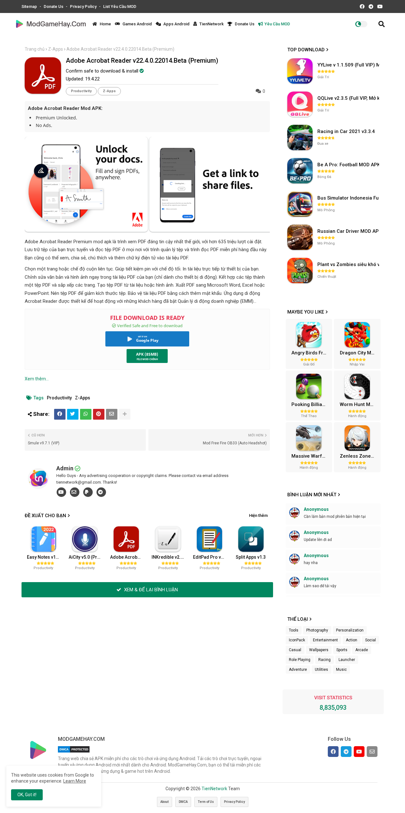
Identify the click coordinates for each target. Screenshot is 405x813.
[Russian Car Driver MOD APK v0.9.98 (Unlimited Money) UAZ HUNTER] (300, 237)
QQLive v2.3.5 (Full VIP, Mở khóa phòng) (349, 98)
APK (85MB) (147, 354)
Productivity (81, 91)
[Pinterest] (98, 414)
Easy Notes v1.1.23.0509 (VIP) (45, 557)
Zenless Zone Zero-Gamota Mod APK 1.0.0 (359, 456)
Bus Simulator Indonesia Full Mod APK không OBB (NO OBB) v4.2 (349, 198)
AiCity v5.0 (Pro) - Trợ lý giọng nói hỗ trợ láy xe (87, 557)
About (164, 801)
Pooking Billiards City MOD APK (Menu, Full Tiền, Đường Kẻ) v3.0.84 (311, 404)
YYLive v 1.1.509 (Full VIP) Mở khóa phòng (349, 65)
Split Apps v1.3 (251, 557)
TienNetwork (211, 24)
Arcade (361, 650)
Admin (64, 468)
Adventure (298, 669)
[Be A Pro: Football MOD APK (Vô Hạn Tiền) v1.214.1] (300, 170)
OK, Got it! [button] (26, 794)
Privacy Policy (83, 6)
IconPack (297, 640)
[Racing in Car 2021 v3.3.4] (300, 137)
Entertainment (325, 640)
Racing (324, 659)
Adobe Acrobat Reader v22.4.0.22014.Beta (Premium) (128, 557)
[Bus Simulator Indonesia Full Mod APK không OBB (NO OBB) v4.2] (300, 204)
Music (341, 669)
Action (351, 640)
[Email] (111, 414)
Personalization (350, 630)
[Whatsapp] (85, 414)
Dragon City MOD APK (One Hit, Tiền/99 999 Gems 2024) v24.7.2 (359, 353)
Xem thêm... (37, 378)
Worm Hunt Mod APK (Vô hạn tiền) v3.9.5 (359, 404)
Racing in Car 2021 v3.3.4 (346, 131)
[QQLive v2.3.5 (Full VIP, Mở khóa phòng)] (300, 104)
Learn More (74, 781)
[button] (381, 24)
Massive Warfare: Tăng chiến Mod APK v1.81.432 (311, 456)
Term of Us (206, 801)
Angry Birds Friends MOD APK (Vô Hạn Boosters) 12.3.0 (311, 353)
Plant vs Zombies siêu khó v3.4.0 (349, 264)
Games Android (137, 24)
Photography (317, 630)
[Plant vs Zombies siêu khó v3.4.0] (300, 270)
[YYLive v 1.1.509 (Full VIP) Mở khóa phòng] (300, 71)
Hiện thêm (258, 515)
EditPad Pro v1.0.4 (211, 557)
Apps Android (176, 24)
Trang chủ (35, 49)
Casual (295, 650)
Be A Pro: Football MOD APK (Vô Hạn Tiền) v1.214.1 (349, 165)
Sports (341, 650)
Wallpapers (318, 650)
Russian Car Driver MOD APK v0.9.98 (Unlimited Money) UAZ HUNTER (349, 231)
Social (370, 640)
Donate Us (54, 6)
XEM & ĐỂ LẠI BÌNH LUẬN (150, 590)
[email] (74, 492)
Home (105, 24)
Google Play (147, 340)
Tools (293, 630)
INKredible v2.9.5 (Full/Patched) (170, 557)
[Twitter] (72, 414)
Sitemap (30, 6)
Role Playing (299, 659)
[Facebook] (59, 414)
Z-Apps (55, 49)
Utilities (321, 669)
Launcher (347, 659)
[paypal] (88, 492)
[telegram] (101, 492)
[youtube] (61, 492)
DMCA (183, 801)
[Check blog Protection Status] (74, 752)
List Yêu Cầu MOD (119, 6)
